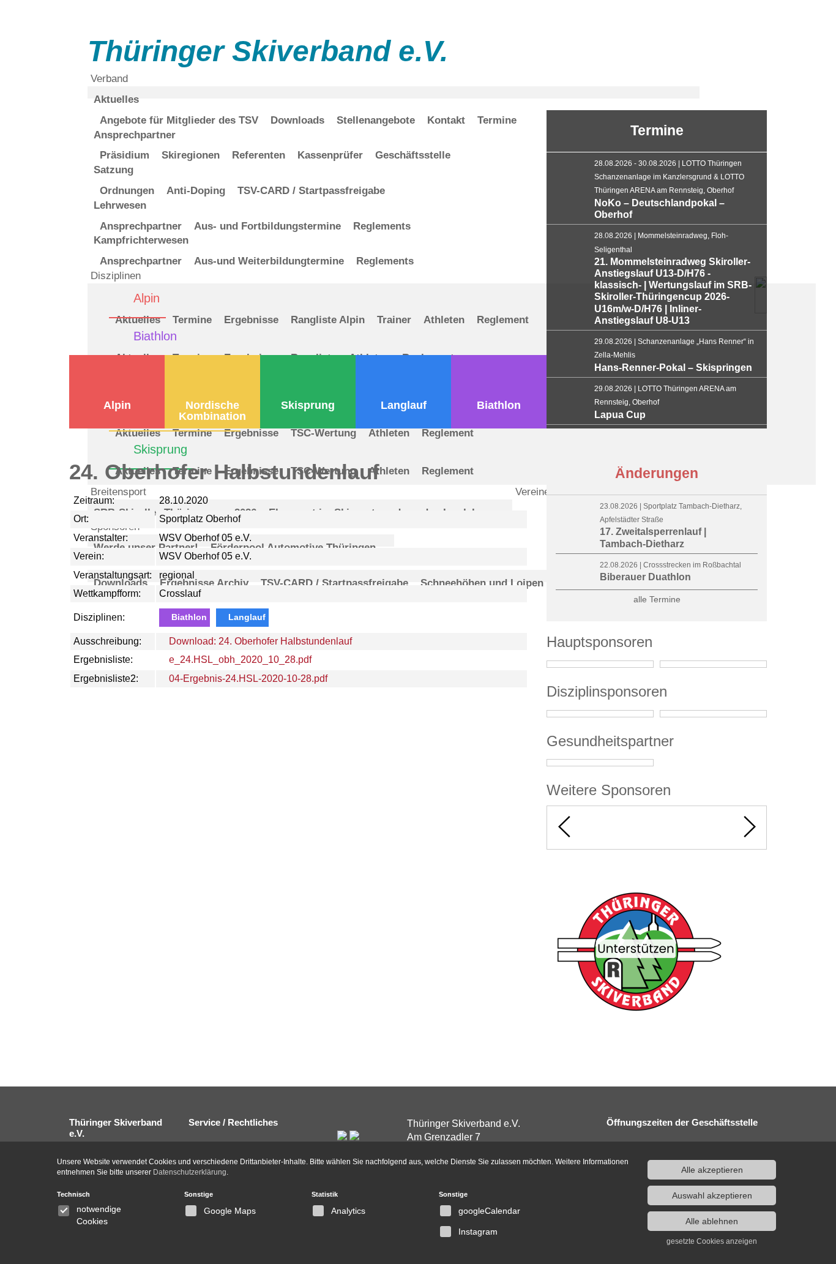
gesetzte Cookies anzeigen (711, 1241)
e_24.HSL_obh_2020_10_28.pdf (239, 659)
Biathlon (499, 405)
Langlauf (404, 405)
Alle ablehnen (711, 1221)
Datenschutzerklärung (189, 1172)
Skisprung (308, 405)
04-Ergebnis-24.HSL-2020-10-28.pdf (246, 678)
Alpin (117, 405)
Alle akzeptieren (712, 1170)
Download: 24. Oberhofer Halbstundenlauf (259, 641)
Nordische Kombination (212, 410)
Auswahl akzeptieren (712, 1195)
